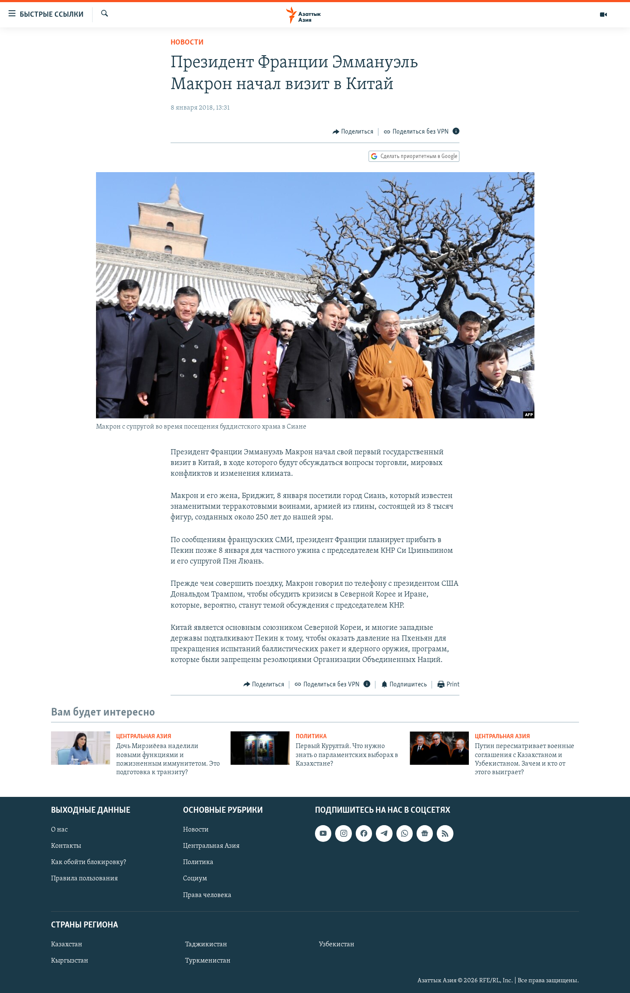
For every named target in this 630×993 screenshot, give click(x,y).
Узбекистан (336, 944)
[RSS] (445, 833)
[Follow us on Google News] (425, 833)
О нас (59, 829)
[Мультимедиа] (603, 15)
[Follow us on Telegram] (384, 833)
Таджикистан (206, 944)
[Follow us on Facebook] (364, 833)
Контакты (66, 846)
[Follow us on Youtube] (323, 833)
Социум (195, 878)
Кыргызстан (69, 960)
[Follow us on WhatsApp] (404, 833)
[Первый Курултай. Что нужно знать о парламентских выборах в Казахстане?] (260, 748)
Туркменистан (208, 960)
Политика (311, 737)
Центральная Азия (143, 737)
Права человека (207, 895)
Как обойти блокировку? (88, 862)
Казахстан (66, 944)
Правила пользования (84, 878)
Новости (187, 43)
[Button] (353, 131)
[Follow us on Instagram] (343, 833)
